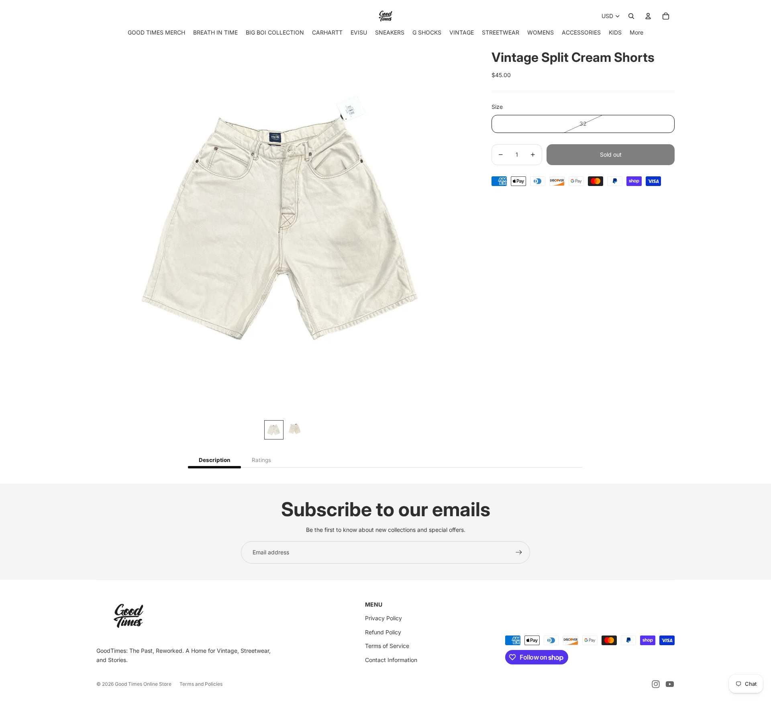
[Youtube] (670, 684)
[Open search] (631, 16)
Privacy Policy (383, 618)
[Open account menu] (648, 16)
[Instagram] (656, 684)
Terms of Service (387, 645)
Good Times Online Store (143, 684)
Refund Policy (383, 632)
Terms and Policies (200, 684)
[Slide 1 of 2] (274, 430)
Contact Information (391, 659)
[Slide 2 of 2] (295, 430)
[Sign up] (518, 552)
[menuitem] (636, 32)
